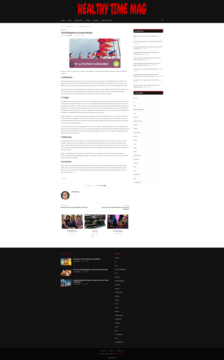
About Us (111, 351)
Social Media (136, 174)
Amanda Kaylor (118, 231)
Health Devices (106, 20)
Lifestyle (135, 163)
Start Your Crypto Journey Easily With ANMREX (145, 69)
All (134, 102)
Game (134, 148)
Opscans (95, 231)
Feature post (70, 26)
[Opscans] (95, 222)
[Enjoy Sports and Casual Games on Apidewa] (66, 261)
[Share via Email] (105, 185)
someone (64, 178)
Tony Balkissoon (72, 231)
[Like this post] (97, 185)
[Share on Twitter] (101, 185)
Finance (135, 136)
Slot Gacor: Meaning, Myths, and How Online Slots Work (147, 41)
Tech (134, 178)
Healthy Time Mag (119, 353)
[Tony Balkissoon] (72, 222)
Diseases (96, 20)
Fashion (135, 128)
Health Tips (78, 20)
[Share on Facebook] (99, 185)
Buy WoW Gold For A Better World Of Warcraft (145, 80)
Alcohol (135, 98)
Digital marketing (137, 121)
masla (71, 101)
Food (134, 144)
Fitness (87, 20)
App (134, 106)
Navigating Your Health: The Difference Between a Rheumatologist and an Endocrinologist (146, 75)
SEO (134, 171)
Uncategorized (137, 182)
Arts (134, 113)
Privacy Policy (120, 351)
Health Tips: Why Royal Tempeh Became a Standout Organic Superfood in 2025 (146, 64)
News (70, 20)
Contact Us (103, 351)
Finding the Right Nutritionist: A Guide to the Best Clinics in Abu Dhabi (91, 281)
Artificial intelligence (138, 109)
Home (63, 20)
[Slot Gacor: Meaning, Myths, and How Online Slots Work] (66, 272)
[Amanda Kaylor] (117, 222)
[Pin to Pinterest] (103, 185)
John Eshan (69, 35)
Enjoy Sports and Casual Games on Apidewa (144, 36)
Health (135, 151)
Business (135, 117)
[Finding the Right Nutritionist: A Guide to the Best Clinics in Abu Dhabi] (66, 282)
